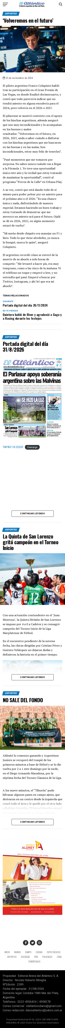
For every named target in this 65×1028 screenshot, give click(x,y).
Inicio (7, 952)
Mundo (17, 952)
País (36, 957)
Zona (59, 957)
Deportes (12, 957)
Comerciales (34, 961)
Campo (28, 952)
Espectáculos (53, 952)
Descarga (32, 447)
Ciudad (39, 952)
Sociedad (25, 957)
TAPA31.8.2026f (13, 447)
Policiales (47, 957)
